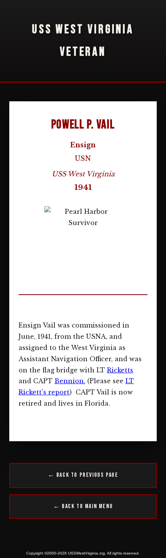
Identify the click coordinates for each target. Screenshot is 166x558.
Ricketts (120, 370)
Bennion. (69, 381)
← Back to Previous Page (83, 475)
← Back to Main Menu (83, 506)
